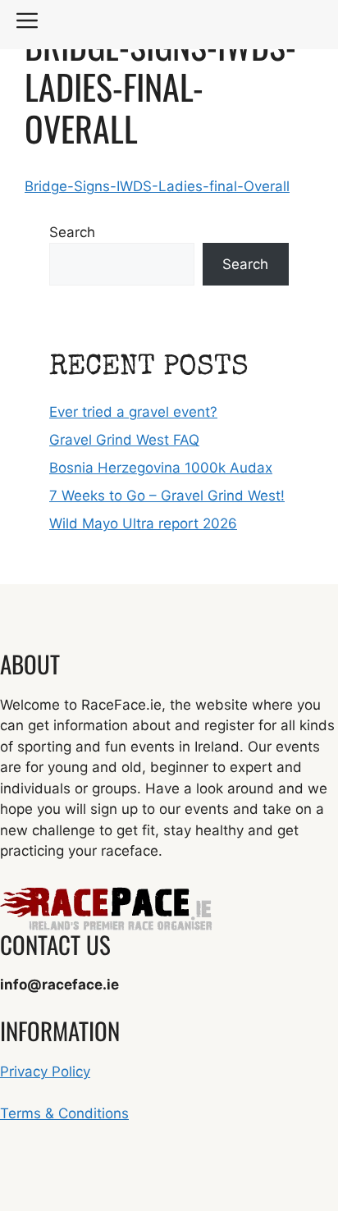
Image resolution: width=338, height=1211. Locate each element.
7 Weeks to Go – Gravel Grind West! (167, 495)
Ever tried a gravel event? (133, 412)
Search (72, 232)
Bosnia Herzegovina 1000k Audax (160, 467)
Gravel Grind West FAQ (124, 440)
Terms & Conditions (64, 1113)
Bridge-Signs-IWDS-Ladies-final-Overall (157, 186)
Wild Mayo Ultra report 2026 (143, 523)
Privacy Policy (45, 1071)
